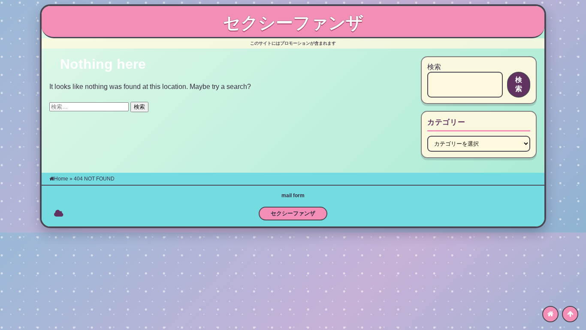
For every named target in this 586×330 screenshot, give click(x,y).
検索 (434, 66)
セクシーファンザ (293, 22)
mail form (293, 195)
